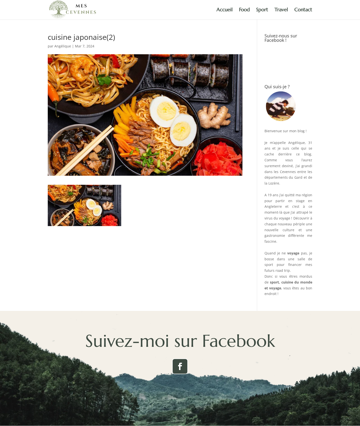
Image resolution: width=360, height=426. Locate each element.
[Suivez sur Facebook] (180, 366)
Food (244, 10)
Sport (262, 10)
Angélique (62, 46)
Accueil (224, 10)
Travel (281, 10)
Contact (303, 10)
